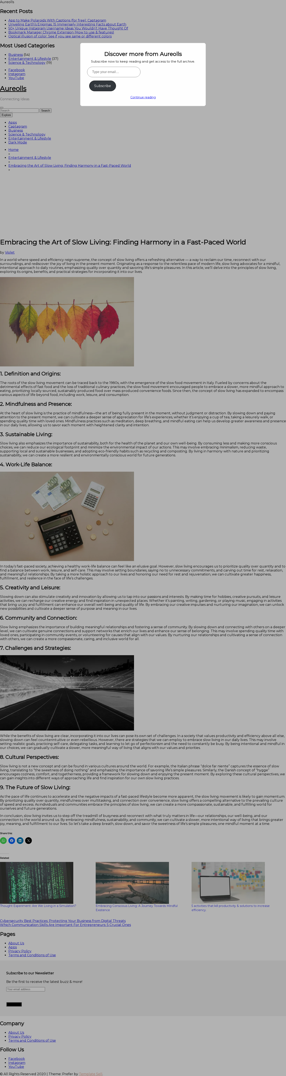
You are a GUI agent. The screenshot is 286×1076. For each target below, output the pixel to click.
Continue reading (143, 97)
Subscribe (102, 86)
